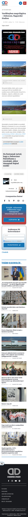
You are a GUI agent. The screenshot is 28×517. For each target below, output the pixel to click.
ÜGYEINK (4, 488)
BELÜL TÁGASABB (7, 501)
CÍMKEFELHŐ (5, 499)
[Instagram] (12, 481)
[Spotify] (19, 481)
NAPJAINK (4, 491)
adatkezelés (14, 241)
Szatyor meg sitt (7, 404)
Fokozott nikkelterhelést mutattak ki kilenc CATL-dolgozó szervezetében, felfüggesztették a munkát (13, 354)
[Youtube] (16, 481)
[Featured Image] (14, 273)
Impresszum (5, 514)
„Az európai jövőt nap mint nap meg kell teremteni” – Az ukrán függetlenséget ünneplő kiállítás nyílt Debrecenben (14, 284)
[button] (14, 220)
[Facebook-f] (8, 481)
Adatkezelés (12, 514)
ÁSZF (18, 514)
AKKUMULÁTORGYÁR (7, 494)
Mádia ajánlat (17, 515)
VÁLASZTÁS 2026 (6, 496)
